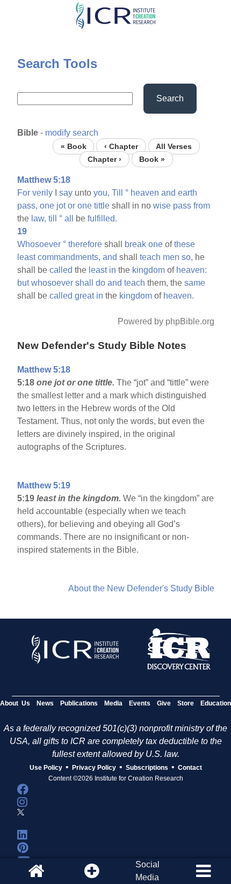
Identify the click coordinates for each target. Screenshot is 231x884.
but (23, 282)
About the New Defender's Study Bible (141, 588)
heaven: (191, 269)
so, (187, 257)
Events (139, 703)
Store (185, 703)
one (47, 205)
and (168, 192)
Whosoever (39, 244)
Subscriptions (147, 767)
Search (170, 98)
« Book (73, 146)
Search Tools (57, 63)
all (69, 218)
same (194, 282)
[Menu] (203, 871)
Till (117, 192)
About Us (15, 703)
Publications (79, 703)
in (112, 269)
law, (38, 218)
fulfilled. (102, 218)
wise (162, 205)
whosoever (52, 282)
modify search (71, 132)
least (26, 257)
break (135, 244)
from (201, 205)
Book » (152, 159)
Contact (190, 767)
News (45, 703)
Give (164, 703)
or (71, 205)
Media (113, 703)
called (61, 269)
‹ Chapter (121, 146)
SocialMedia (147, 871)
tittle (102, 205)
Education (215, 703)
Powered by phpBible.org (166, 321)
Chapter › (104, 159)
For (23, 192)
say (66, 192)
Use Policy (46, 767)
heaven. (178, 295)
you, (101, 192)
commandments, (69, 257)
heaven (145, 192)
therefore (85, 244)
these (184, 244)
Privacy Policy (94, 767)
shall (84, 282)
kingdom (148, 269)
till (52, 218)
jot (61, 205)
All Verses (174, 146)
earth (187, 192)
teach (150, 257)
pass (182, 205)
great (84, 295)
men (171, 257)
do (100, 282)
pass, (27, 205)
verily (42, 192)
